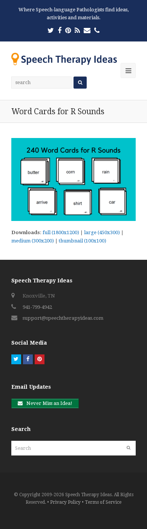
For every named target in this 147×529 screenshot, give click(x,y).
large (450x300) (102, 232)
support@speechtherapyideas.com (63, 318)
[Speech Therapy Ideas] (64, 58)
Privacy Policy (65, 502)
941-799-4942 (37, 307)
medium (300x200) (32, 241)
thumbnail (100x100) (82, 241)
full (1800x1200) (61, 232)
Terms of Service (103, 502)
